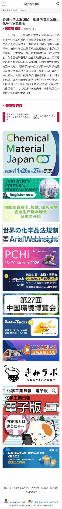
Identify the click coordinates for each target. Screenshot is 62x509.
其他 (17, 28)
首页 (6, 488)
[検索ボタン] (58, 4)
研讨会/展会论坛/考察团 (20, 488)
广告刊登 (35, 488)
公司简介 (45, 488)
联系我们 (54, 488)
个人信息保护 (31, 492)
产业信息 (9, 28)
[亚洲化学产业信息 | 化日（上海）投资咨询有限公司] (31, 4)
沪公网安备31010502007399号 (44, 502)
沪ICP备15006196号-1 (18, 502)
